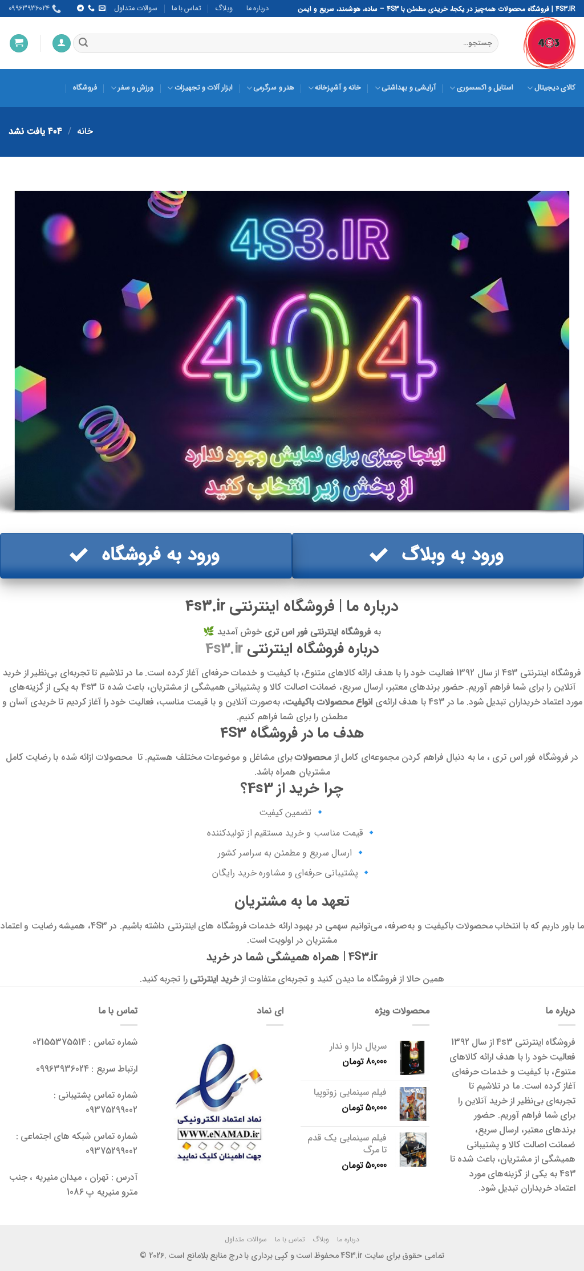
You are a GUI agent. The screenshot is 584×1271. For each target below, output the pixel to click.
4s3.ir (224, 648)
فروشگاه (85, 87)
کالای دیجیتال (554, 87)
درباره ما (257, 8)
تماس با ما (187, 8)
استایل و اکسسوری (485, 87)
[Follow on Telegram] (79, 9)
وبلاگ (224, 8)
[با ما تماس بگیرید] (90, 9)
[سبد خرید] (19, 43)
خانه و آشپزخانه (338, 87)
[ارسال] (83, 43)
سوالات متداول (135, 8)
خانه (85, 131)
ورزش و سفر (135, 87)
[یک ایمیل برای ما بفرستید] (102, 9)
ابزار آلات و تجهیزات (203, 87)
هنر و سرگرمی (273, 87)
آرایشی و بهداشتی (409, 87)
